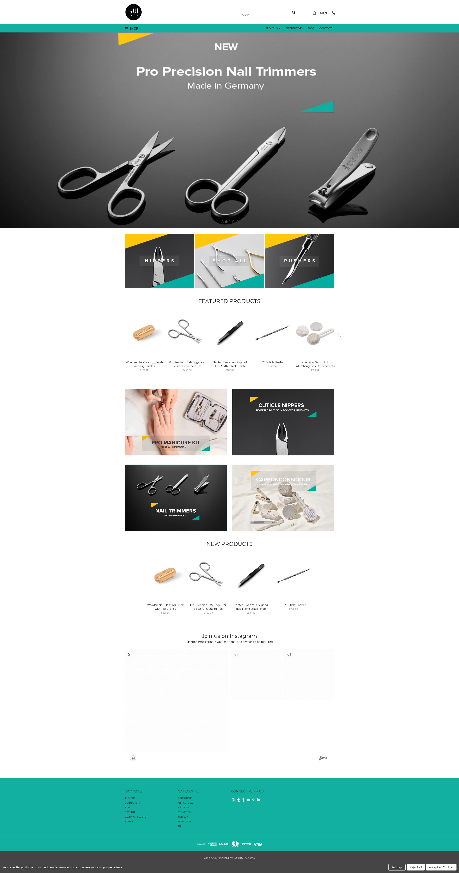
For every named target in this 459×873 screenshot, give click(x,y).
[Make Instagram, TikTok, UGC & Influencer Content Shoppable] (324, 758)
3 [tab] (230, 221)
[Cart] (333, 13)
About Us (272, 28)
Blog (311, 28)
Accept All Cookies (441, 867)
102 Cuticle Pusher (272, 362)
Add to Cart (144, 332)
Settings (397, 867)
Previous (119, 336)
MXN (323, 13)
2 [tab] (226, 221)
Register (142, 816)
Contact (325, 28)
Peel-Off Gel (184, 812)
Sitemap (129, 821)
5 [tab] (237, 221)
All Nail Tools (185, 802)
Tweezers (183, 816)
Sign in (129, 816)
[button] (177, 701)
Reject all (416, 867)
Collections (185, 798)
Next (340, 336)
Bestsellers (184, 821)
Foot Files (183, 807)
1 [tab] (222, 221)
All (179, 826)
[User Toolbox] (314, 13)
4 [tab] (233, 221)
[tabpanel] (229, 128)
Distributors (294, 28)
